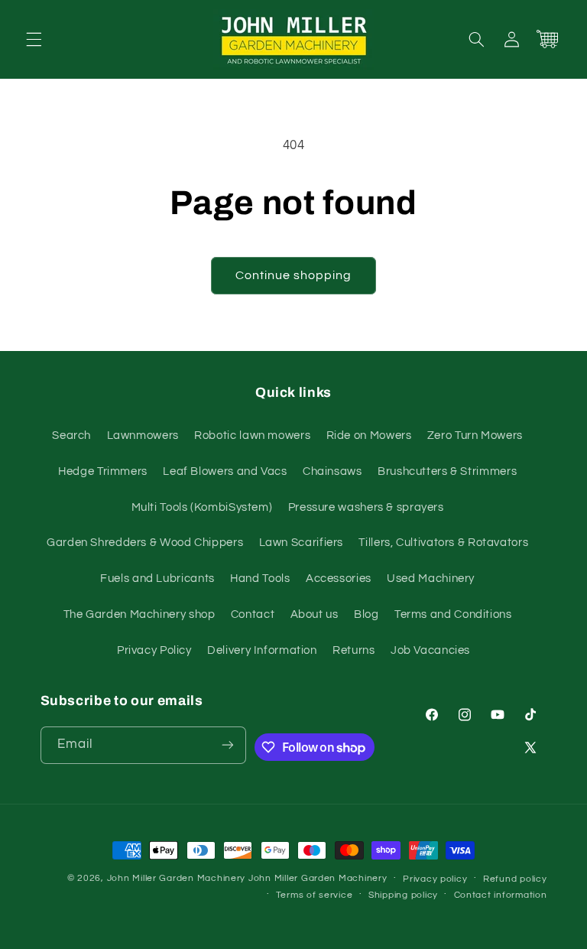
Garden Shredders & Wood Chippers (145, 542)
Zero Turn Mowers (475, 435)
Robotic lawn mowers (252, 435)
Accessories (338, 578)
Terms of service (314, 895)
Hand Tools (260, 578)
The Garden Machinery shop (139, 614)
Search (71, 435)
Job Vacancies (430, 650)
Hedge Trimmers (103, 471)
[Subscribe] (227, 745)
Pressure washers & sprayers (366, 507)
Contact (252, 614)
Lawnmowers (143, 435)
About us (314, 614)
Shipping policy (403, 895)
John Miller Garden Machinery (176, 878)
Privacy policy (435, 879)
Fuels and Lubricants (157, 578)
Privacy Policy (154, 650)
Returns (353, 650)
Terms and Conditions (453, 614)
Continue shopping (293, 275)
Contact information (500, 895)
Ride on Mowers (369, 435)
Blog (366, 614)
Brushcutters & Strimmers (447, 471)
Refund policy (515, 879)
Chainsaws (332, 471)
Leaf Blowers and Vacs (225, 471)
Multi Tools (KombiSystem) (202, 507)
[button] (33, 39)
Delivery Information (262, 650)
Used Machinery (431, 578)
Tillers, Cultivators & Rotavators (443, 542)
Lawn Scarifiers (301, 542)
